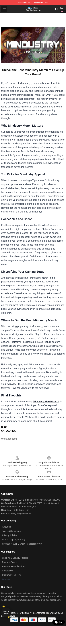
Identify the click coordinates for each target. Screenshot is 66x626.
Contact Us (7, 570)
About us (6, 527)
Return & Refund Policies (13, 566)
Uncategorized (9, 438)
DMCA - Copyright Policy (13, 539)
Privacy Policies (9, 535)
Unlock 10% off (6, 612)
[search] (57, 9)
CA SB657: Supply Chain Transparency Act (22, 544)
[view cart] (62, 9)
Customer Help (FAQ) (12, 575)
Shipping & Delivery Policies (15, 558)
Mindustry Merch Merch (46, 401)
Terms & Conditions (11, 531)
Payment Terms (9, 562)
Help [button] (60, 622)
